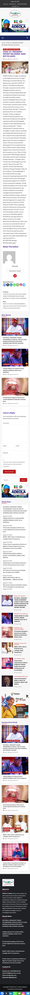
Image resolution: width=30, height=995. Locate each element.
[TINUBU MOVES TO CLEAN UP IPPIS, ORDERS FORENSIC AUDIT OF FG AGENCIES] (15, 357)
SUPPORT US (12, 4)
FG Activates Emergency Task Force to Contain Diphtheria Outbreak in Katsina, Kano (14, 399)
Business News (17, 643)
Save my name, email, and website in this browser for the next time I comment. (14, 464)
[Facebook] (4, 284)
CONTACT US (15, 6)
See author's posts (15, 271)
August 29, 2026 (12, 345)
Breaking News (7, 364)
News (5, 49)
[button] (3, 38)
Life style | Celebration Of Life (19, 676)
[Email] (17, 284)
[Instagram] (20, 284)
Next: (15, 305)
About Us (5, 4)
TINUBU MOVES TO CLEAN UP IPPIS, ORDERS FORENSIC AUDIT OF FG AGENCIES (13, 370)
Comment (6, 423)
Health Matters (7, 391)
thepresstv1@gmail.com (9, 977)
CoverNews (11, 989)
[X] (7, 284)
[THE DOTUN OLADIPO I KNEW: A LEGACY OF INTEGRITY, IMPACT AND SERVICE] (7, 681)
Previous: (14, 295)
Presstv (6, 59)
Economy (22, 643)
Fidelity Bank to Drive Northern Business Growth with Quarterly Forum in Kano (14, 564)
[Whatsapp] (14, 284)
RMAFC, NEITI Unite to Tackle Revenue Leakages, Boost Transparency (14, 538)
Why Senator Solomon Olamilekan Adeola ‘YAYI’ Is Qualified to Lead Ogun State (15, 586)
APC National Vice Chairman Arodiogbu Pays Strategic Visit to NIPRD (14, 571)
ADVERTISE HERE (22, 4)
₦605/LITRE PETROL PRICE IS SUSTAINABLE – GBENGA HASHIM (13, 578)
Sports (23, 658)
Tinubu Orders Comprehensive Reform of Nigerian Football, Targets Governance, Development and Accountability (14, 546)
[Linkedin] (11, 284)
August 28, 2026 (12, 868)
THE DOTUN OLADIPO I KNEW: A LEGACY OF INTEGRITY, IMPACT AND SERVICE (14, 555)
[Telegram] (24, 284)
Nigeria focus (16, 333)
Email (18, 446)
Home (3, 43)
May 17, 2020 (13, 59)
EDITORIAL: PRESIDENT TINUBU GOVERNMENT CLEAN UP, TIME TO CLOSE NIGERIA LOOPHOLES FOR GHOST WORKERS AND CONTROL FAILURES (15, 340)
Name (5, 446)
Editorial (6, 333)
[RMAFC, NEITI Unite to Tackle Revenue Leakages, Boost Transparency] (7, 647)
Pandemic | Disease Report (13, 49)
